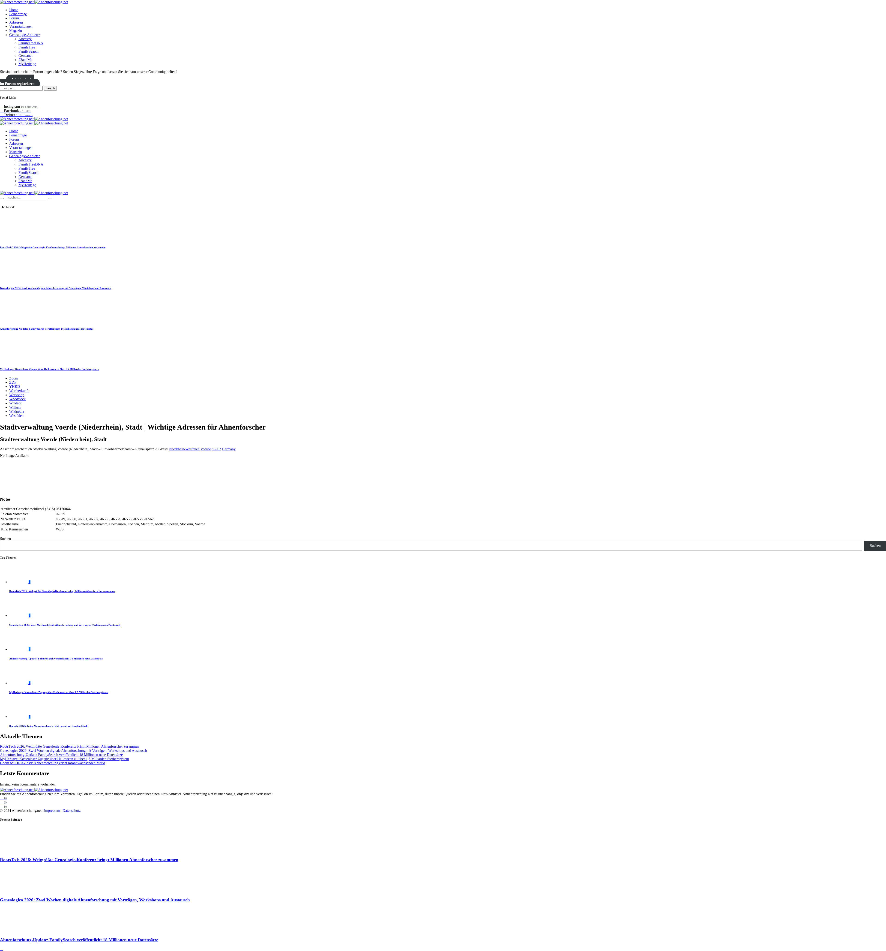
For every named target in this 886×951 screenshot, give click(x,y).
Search (50, 88)
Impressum (52, 811)
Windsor (15, 403)
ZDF (12, 382)
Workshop (16, 395)
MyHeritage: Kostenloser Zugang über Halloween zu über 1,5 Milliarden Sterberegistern (49, 369)
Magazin (15, 31)
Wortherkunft (19, 391)
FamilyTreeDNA (30, 43)
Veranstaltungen (21, 26)
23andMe (25, 60)
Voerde (206, 449)
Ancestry (25, 39)
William (15, 407)
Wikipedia (16, 411)
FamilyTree (26, 47)
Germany (229, 449)
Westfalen (16, 416)
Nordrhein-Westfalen (184, 449)
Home (13, 10)
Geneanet (25, 55)
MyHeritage (27, 64)
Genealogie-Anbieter (24, 35)
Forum (14, 18)
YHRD (14, 386)
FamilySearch (28, 51)
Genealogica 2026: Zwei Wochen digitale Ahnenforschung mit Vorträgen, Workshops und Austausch (55, 288)
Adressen (16, 22)
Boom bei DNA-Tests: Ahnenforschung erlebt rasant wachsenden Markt (48, 726)
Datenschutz (72, 811)
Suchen (5, 539)
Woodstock (17, 399)
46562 (216, 449)
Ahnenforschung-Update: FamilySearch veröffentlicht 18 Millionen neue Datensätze (46, 328)
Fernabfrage (18, 14)
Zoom (13, 378)
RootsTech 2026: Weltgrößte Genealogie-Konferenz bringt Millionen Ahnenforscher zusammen (52, 247)
